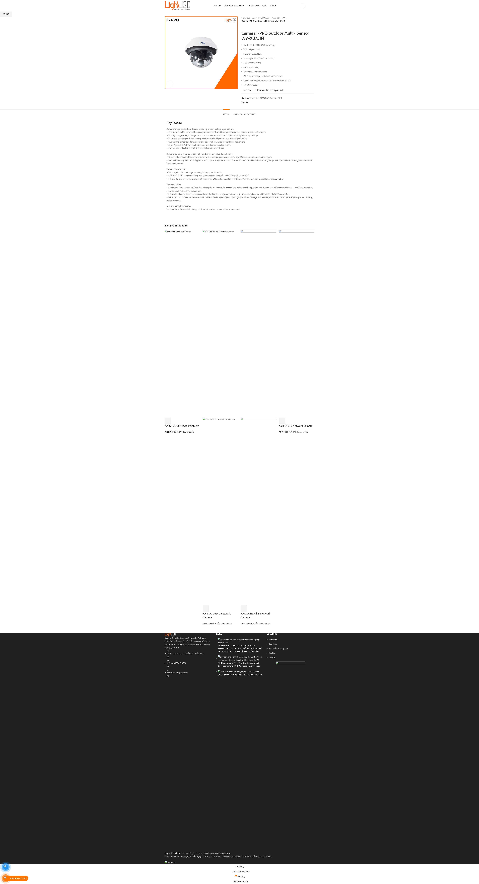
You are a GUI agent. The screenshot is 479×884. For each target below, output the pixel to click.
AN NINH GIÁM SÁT (173, 432)
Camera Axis (188, 432)
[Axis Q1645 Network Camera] (296, 324)
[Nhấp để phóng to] (170, 84)
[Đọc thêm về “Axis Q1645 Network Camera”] (282, 421)
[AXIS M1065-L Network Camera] (220, 324)
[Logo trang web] (177, 5)
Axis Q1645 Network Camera (295, 426)
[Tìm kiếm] (308, 5)
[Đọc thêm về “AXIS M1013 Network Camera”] (168, 421)
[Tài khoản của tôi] (302, 5)
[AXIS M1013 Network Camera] (182, 324)
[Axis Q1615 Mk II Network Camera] (258, 324)
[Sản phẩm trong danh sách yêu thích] (313, 5)
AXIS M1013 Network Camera (182, 426)
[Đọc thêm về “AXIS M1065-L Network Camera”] (206, 608)
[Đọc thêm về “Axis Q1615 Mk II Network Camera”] (244, 608)
